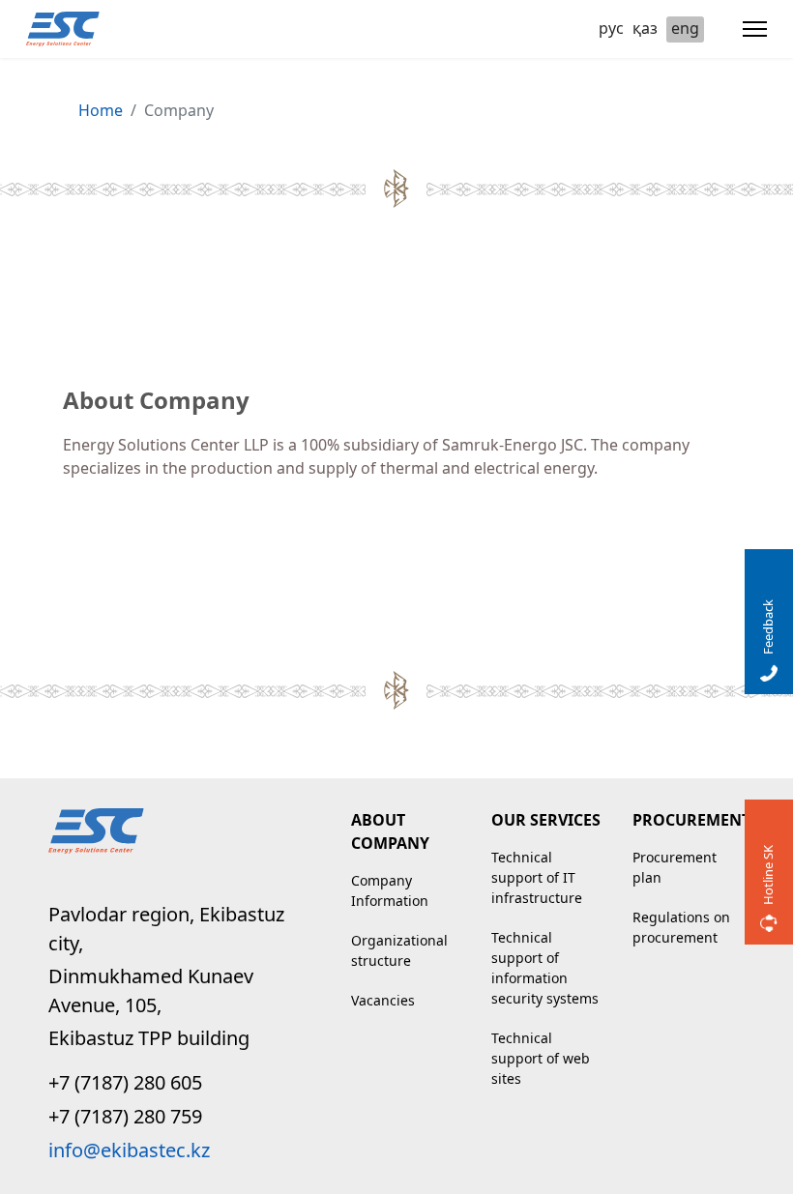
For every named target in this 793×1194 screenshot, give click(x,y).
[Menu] (755, 29)
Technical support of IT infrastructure (536, 877)
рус (611, 28)
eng (685, 28)
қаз (645, 28)
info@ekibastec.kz (129, 1150)
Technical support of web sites (540, 1058)
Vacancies (383, 1000)
